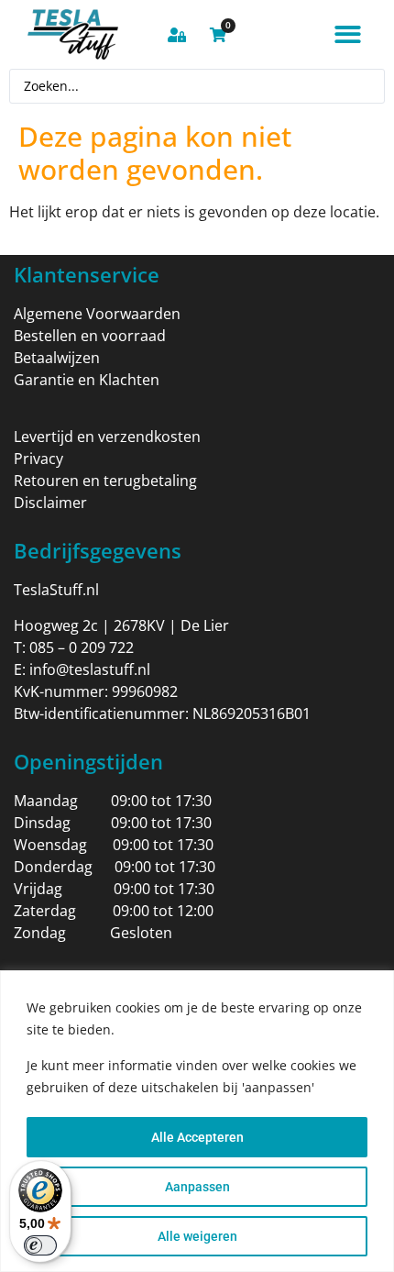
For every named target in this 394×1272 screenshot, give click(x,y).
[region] (197, 1121)
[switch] (40, 1245)
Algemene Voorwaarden (97, 314)
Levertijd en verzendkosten (107, 436)
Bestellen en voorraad (90, 336)
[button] (347, 34)
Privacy (38, 458)
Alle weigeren (197, 1236)
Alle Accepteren (197, 1137)
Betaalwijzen (57, 358)
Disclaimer (50, 502)
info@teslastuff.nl (89, 669)
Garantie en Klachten (86, 380)
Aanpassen (197, 1186)
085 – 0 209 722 (81, 647)
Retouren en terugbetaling (105, 480)
